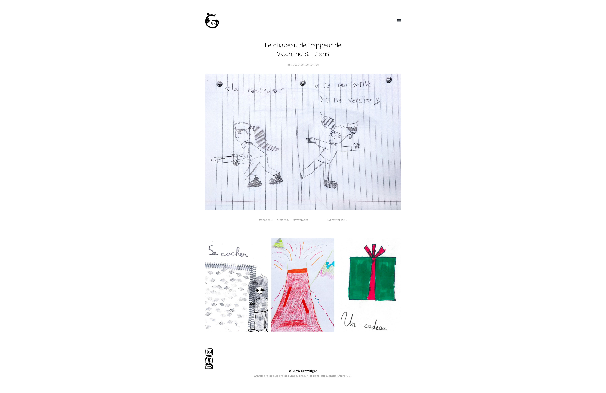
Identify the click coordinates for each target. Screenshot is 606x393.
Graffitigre (309, 371)
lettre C (284, 219)
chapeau (266, 219)
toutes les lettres (307, 64)
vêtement (301, 219)
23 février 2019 (337, 219)
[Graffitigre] (296, 20)
